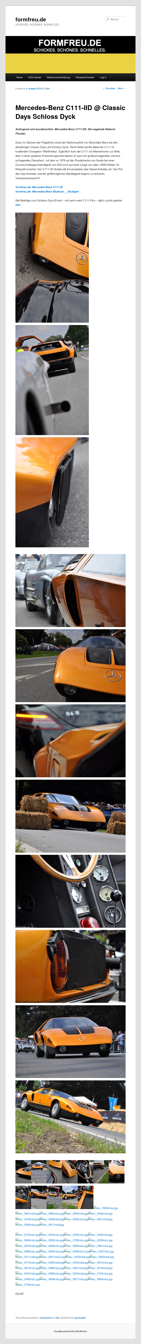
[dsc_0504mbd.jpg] (76, 1262)
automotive (46, 1317)
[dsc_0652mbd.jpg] (52, 546)
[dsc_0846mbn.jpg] (27, 1240)
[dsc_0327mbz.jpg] (102, 1251)
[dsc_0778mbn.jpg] (54, 1208)
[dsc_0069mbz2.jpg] (77, 1251)
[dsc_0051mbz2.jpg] (52, 1257)
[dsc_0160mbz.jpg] (70, 701)
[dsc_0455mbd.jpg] (52, 1262)
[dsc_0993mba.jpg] (27, 1224)
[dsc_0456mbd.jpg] (100, 1235)
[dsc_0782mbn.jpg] (76, 1240)
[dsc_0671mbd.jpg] (70, 626)
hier (17, 205)
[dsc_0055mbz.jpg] (52, 1235)
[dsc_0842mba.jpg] (52, 1251)
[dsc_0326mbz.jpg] (70, 1152)
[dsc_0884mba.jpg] (100, 1279)
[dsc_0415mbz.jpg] (101, 1182)
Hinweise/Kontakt (85, 77)
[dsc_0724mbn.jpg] (100, 1273)
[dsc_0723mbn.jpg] (27, 1235)
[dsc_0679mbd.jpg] (100, 1268)
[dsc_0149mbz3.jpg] (23, 1182)
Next (122, 88)
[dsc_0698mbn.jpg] (52, 1246)
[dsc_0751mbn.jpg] (38, 1182)
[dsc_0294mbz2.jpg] (39, 1208)
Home (19, 77)
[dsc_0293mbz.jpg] (70, 851)
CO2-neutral (34, 77)
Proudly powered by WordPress (70, 1331)
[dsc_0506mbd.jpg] (116, 1182)
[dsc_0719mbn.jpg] (27, 1262)
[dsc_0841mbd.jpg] (27, 1213)
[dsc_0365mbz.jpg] (27, 1279)
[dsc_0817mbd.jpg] (52, 1224)
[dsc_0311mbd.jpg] (27, 1257)
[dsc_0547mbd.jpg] (27, 1273)
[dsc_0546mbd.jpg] (100, 1213)
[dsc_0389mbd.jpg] (70, 776)
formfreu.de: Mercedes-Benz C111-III (38, 187)
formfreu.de (30, 19)
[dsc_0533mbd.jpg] (77, 1257)
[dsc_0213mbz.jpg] (52, 434)
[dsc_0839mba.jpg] (52, 1279)
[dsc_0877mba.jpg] (76, 1279)
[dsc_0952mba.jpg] (52, 1240)
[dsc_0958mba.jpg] (76, 1246)
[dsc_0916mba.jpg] (85, 1182)
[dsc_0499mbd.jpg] (52, 1219)
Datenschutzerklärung (58, 77)
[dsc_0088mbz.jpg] (27, 1251)
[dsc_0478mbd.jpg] (27, 1219)
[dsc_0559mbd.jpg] (54, 1182)
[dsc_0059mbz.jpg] (100, 1240)
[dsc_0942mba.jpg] (76, 1219)
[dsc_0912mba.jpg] (100, 1262)
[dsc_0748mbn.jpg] (27, 1284)
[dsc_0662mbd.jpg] (70, 1182)
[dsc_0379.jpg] (85, 1208)
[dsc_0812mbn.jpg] (27, 1268)
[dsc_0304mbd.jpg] (76, 1273)
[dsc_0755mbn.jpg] (70, 1077)
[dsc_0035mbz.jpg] (76, 1235)
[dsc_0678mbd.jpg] (27, 1246)
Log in (103, 77)
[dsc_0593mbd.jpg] (76, 1213)
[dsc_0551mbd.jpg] (100, 1219)
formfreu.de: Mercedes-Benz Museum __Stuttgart (47, 191)
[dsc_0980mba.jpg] (52, 1213)
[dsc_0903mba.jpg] (70, 1002)
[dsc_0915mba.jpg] (70, 926)
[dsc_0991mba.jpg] (100, 1246)
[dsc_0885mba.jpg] (52, 1268)
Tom (47, 88)
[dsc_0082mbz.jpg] (52, 1273)
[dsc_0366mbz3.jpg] (70, 1208)
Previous (109, 88)
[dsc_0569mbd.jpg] (52, 321)
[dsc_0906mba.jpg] (105, 1208)
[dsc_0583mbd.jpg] (102, 1257)
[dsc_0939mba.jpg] (23, 1208)
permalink (80, 1317)
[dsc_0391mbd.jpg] (76, 1268)
